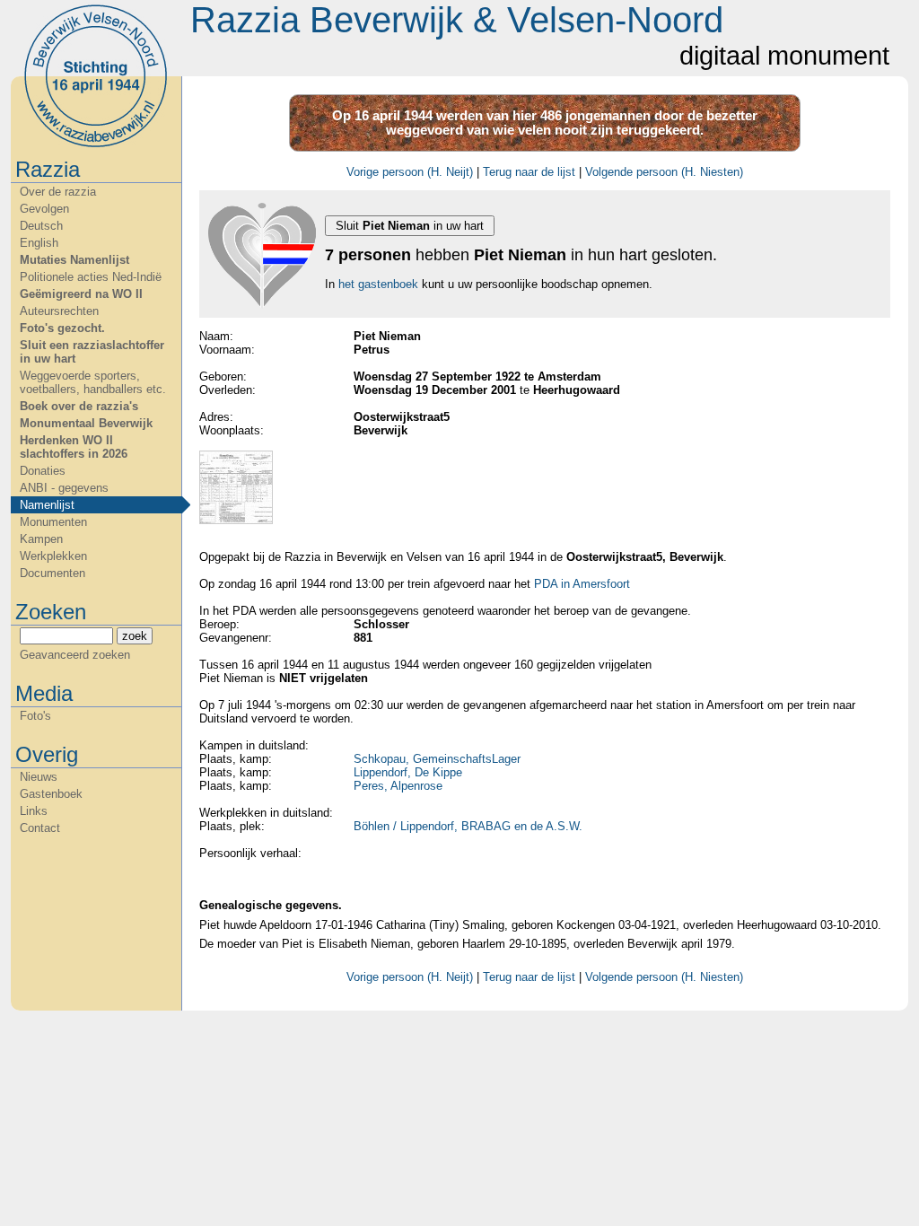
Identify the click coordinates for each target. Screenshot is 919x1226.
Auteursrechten (59, 311)
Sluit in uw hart (410, 225)
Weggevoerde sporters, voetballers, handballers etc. (93, 382)
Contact (40, 828)
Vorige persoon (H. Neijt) (409, 172)
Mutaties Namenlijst (74, 260)
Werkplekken (53, 556)
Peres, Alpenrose (398, 786)
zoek (134, 636)
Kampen (41, 539)
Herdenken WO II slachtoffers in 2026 (73, 446)
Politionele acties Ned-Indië (91, 277)
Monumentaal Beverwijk (86, 423)
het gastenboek (378, 284)
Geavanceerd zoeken (75, 654)
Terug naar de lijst (529, 172)
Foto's (35, 715)
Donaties (43, 470)
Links (34, 811)
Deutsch (41, 225)
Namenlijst (47, 505)
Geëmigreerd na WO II (81, 294)
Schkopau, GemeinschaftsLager (437, 759)
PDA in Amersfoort (582, 584)
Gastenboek (51, 794)
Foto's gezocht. (62, 328)
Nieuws (38, 777)
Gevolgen (44, 208)
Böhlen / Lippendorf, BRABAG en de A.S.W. (468, 826)
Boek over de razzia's (79, 406)
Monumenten (53, 522)
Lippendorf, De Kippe (408, 772)
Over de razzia (58, 191)
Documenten (52, 573)
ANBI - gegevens (64, 488)
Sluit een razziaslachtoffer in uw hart (92, 351)
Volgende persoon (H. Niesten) (664, 172)
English (39, 243)
